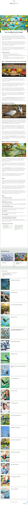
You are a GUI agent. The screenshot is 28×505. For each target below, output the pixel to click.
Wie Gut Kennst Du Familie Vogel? (16, 476)
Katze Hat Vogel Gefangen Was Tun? (16, 415)
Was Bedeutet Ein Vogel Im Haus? (15, 280)
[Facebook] (24, 503)
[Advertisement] (14, 10)
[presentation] (7, 257)
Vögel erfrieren (4, 262)
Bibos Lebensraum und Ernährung (7, 274)
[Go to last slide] (1, 259)
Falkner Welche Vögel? (14, 292)
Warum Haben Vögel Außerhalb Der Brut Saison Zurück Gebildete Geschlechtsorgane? (18, 329)
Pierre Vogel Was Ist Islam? (14, 464)
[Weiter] (26, 259)
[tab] (12, 266)
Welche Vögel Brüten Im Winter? (15, 341)
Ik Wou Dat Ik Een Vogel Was (15, 378)
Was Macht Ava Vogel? (14, 390)
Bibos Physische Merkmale (6, 273)
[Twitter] (25, 503)
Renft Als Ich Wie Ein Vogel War (15, 452)
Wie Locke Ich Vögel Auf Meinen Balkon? (17, 304)
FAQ (3, 276)
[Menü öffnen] (14, 4)
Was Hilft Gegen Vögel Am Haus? (15, 427)
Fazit (3, 275)
